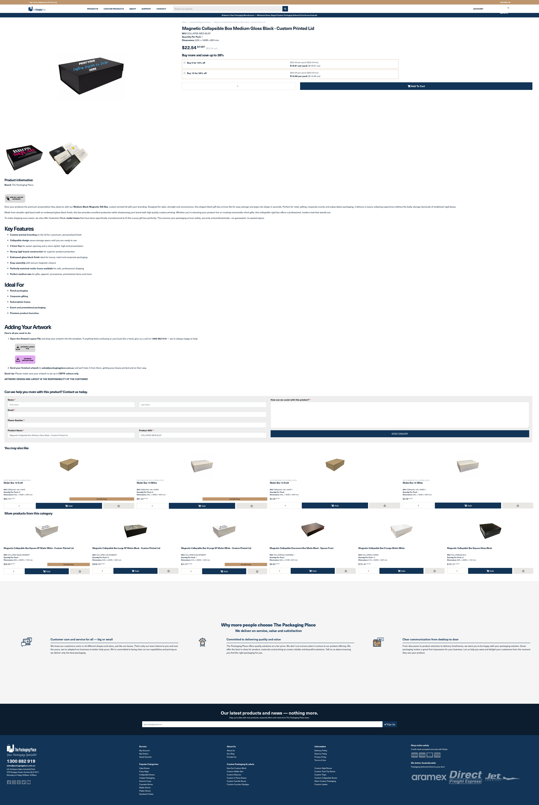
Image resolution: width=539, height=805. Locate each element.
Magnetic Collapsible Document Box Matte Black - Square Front (301, 547)
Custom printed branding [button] (23, 234)
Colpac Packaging (147, 777)
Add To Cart (417, 86)
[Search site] (285, 9)
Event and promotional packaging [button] (27, 307)
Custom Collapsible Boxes (325, 777)
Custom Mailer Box (235, 771)
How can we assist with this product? (291, 399)
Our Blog (230, 753)
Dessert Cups (145, 781)
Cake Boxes (144, 768)
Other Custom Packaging (325, 781)
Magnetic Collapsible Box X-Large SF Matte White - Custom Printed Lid (216, 547)
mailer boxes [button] (73, 217)
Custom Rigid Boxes (323, 768)
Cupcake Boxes (146, 784)
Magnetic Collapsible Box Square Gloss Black (469, 547)
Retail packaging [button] (19, 290)
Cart (502, 9)
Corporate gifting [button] (19, 296)
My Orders (144, 753)
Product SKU (146, 430)
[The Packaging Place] (56, 8)
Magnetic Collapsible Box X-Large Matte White (381, 547)
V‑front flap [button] (16, 245)
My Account (144, 750)
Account (478, 8)
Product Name (16, 430)
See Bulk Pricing (102, 499)
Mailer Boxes (145, 787)
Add (70, 505)
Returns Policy (320, 753)
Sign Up (391, 724)
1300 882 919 (505, 2)
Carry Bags (144, 771)
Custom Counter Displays (238, 784)
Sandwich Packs (146, 793)
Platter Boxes (145, 790)
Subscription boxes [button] (20, 301)
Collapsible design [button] (19, 240)
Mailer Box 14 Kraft (13, 482)
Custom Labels (320, 784)
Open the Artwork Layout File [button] (25, 338)
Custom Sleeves (234, 774)
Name (11, 399)
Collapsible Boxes (147, 774)
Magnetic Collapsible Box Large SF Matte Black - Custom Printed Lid (126, 547)
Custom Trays (320, 774)
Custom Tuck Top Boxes (324, 771)
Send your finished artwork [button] (24, 367)
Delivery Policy (320, 750)
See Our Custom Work (236, 768)
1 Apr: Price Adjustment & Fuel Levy (43, 2)
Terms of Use (320, 760)
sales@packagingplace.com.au (21, 765)
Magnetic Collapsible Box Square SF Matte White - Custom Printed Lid (39, 547)
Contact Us (231, 756)
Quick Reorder (145, 756)
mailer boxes (36, 268)
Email (11, 409)
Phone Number (16, 420)
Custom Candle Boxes (236, 781)
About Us (231, 750)
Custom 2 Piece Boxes (236, 777)
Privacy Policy (320, 756)
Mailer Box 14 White (147, 482)
